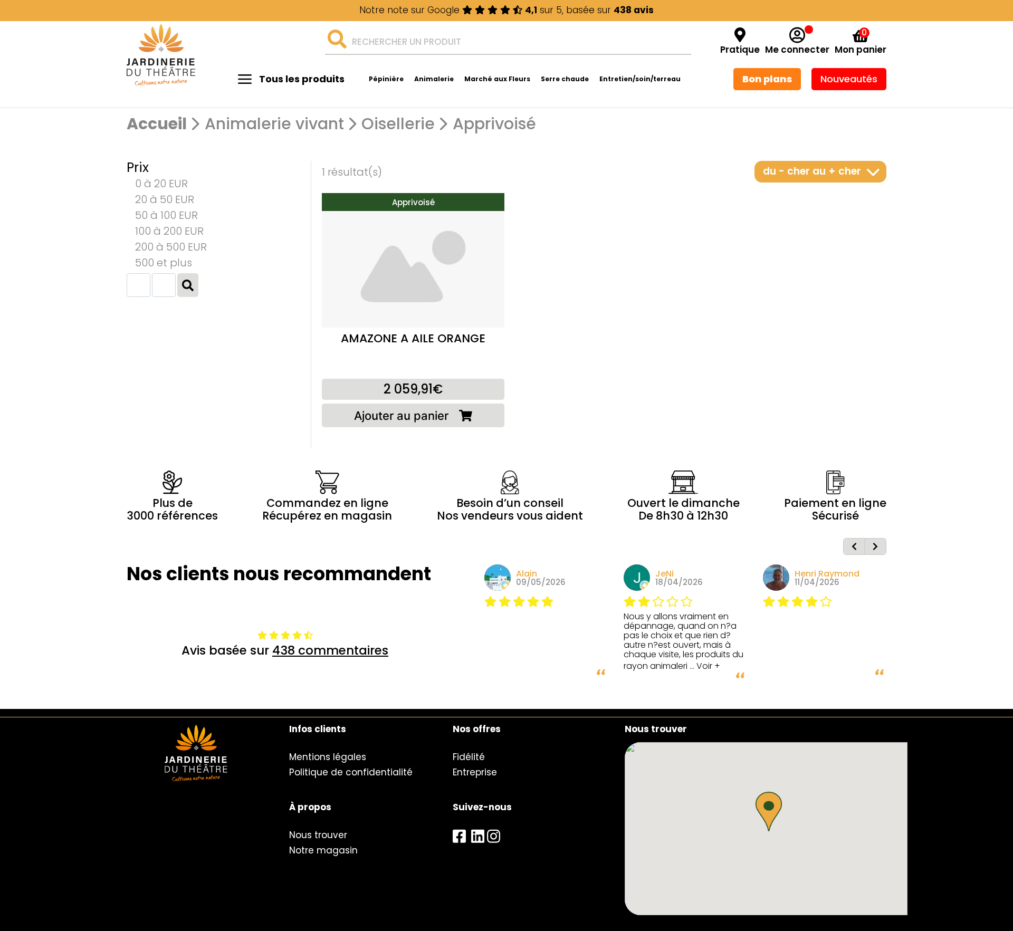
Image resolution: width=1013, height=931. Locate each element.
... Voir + (705, 666)
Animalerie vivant (274, 124)
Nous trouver (318, 835)
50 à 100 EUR (166, 215)
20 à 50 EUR (164, 199)
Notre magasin (323, 850)
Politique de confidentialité (351, 772)
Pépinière (386, 78)
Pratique (740, 49)
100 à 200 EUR (169, 231)
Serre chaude (565, 78)
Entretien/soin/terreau (640, 78)
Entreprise (475, 772)
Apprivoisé (494, 124)
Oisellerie (398, 124)
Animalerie (434, 78)
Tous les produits (302, 78)
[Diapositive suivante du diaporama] (875, 546)
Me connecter (797, 49)
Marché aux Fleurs (497, 78)
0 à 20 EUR (161, 183)
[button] (769, 811)
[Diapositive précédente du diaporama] (854, 546)
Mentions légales (327, 757)
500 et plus (163, 262)
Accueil (157, 124)
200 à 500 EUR (171, 247)
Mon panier (860, 49)
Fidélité (469, 757)
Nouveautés (848, 78)
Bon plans (767, 78)
